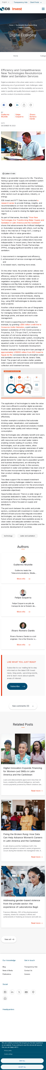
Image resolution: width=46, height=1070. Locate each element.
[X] (19, 992)
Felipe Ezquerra (19, 116)
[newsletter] (5, 998)
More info (21, 579)
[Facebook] (5, 992)
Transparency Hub (20, 2)
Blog (4, 967)
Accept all (22, 1067)
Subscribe (15, 686)
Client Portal (34, 2)
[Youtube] (26, 992)
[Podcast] (33, 992)
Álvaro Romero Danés (33, 117)
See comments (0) (20, 706)
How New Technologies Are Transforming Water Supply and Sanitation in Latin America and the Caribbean (22, 220)
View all (7, 939)
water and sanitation (27, 536)
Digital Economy (24, 27)
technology (8, 536)
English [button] (4, 2)
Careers (27, 974)
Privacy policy (8, 1050)
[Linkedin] (12, 992)
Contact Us (28, 970)
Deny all (22, 1061)
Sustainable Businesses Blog (26, 25)
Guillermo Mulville (5, 116)
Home (11, 25)
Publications (7, 974)
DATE (3, 123)
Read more (35, 791)
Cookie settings (8, 1054)
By (2, 112)
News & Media (8, 970)
